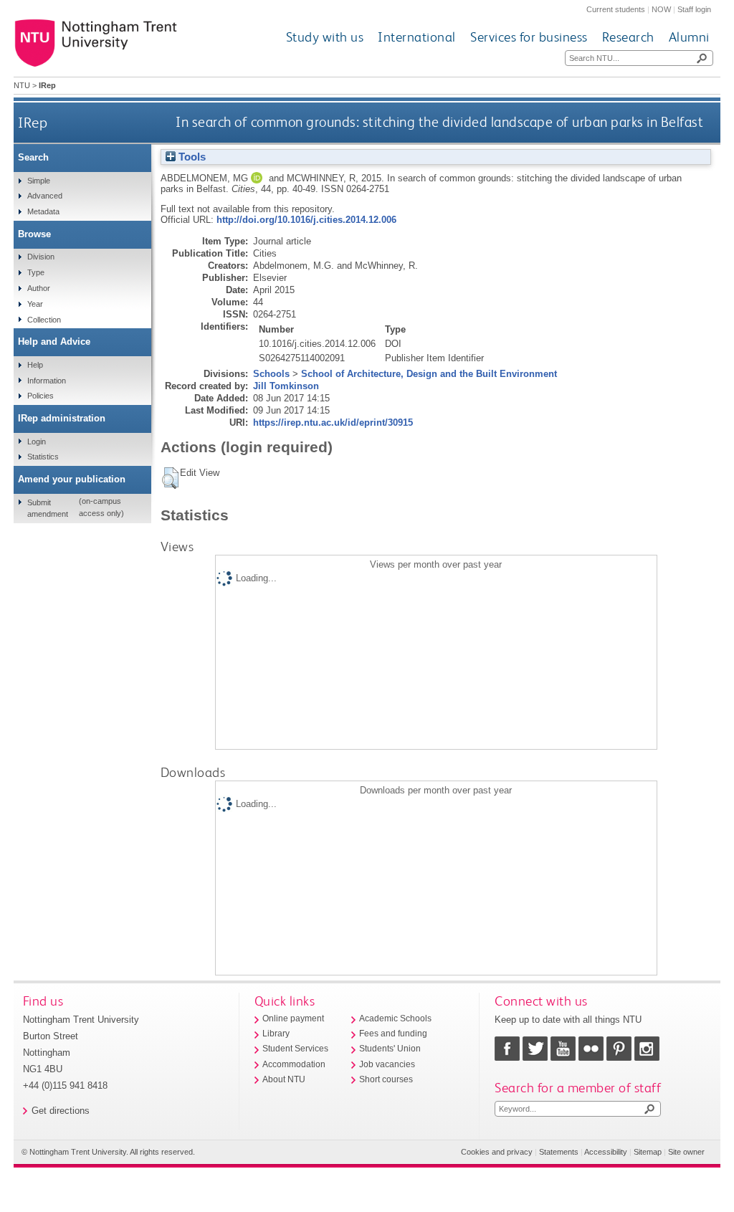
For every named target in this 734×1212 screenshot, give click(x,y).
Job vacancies (387, 1064)
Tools (191, 157)
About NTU (283, 1079)
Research (628, 37)
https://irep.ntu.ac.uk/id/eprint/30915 (333, 422)
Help (35, 365)
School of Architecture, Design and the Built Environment (429, 373)
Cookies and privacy (497, 1151)
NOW (661, 9)
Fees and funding (393, 1033)
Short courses (386, 1079)
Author (38, 288)
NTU (22, 85)
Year (35, 304)
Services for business (529, 37)
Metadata (43, 211)
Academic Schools (395, 1018)
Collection (44, 319)
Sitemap (648, 1151)
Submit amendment (47, 508)
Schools (271, 373)
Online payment (293, 1018)
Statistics (43, 456)
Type (35, 272)
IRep (32, 122)
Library (276, 1033)
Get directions (61, 1110)
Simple (38, 180)
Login (36, 441)
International (417, 37)
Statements (558, 1151)
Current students (615, 9)
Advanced (44, 195)
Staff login (694, 9)
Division (40, 256)
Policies (40, 395)
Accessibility (605, 1151)
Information (46, 380)
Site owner (686, 1151)
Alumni (689, 37)
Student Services (295, 1048)
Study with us (325, 37)
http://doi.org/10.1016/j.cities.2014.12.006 (306, 219)
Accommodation (293, 1064)
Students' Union (390, 1048)
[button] (170, 478)
